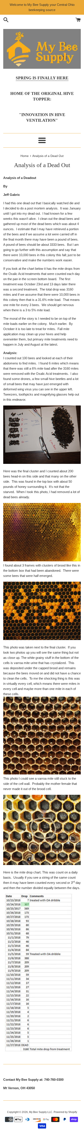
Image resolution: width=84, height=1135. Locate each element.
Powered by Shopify (65, 1112)
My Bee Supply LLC (40, 1112)
